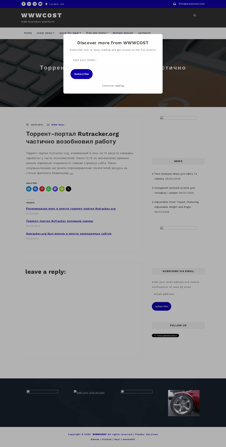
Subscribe (81, 74)
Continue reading (113, 85)
